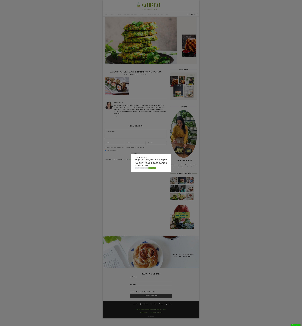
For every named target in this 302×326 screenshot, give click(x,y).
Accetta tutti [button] (152, 168)
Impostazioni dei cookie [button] (141, 168)
